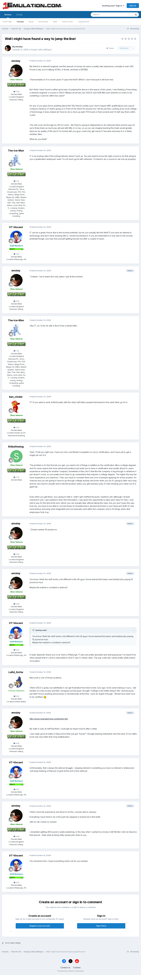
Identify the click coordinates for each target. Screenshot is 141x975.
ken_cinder (16, 396)
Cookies (77, 967)
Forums (20, 21)
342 (17, 254)
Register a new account (40, 926)
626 (17, 696)
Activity (19, 14)
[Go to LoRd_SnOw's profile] (16, 682)
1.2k (17, 181)
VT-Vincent (16, 227)
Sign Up (133, 5)
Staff (55, 21)
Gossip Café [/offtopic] (41, 49)
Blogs (31, 21)
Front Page (7, 21)
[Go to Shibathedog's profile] (16, 456)
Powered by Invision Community (70, 971)
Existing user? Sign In (112, 6)
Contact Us (65, 967)
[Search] (136, 14)
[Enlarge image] (45, 697)
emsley (19, 46)
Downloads (43, 21)
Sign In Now (101, 926)
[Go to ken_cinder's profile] (16, 406)
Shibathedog (16, 446)
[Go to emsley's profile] (8, 48)
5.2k (17, 477)
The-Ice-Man (16, 150)
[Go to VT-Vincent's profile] (16, 237)
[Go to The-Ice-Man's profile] (16, 160)
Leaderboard (83, 21)
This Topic (124, 14)
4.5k (17, 427)
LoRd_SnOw (16, 672)
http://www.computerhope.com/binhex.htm (49, 719)
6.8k (17, 91)
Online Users (67, 21)
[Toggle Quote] (33, 630)
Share (111, 48)
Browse (8, 14)
